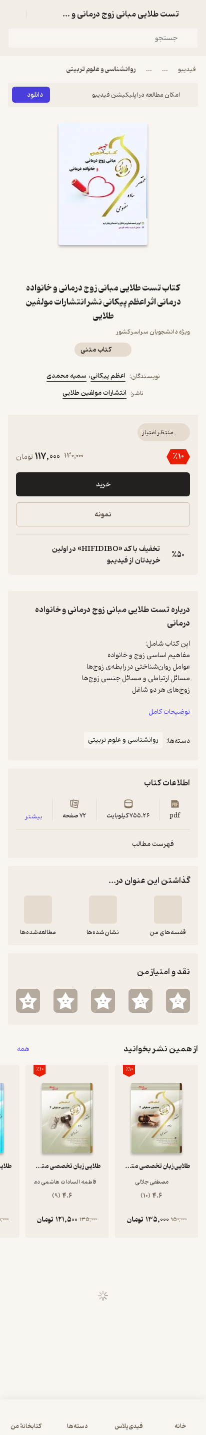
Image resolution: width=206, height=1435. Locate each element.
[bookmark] (127, 263)
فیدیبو (187, 69)
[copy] (24, 555)
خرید (103, 484)
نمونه (103, 514)
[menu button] (14, 14)
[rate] (178, 1001)
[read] (38, 910)
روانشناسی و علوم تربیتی (101, 69)
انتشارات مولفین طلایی (94, 393)
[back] (192, 14)
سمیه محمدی (66, 376)
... (165, 69)
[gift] (103, 263)
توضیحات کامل (169, 712)
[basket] (38, 14)
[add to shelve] (168, 910)
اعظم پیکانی (108, 376)
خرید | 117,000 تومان (103, 1422)
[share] (79, 263)
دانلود (35, 95)
